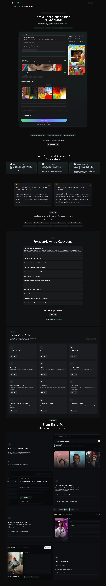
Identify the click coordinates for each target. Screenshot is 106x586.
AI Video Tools (65, 2)
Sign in (90, 2)
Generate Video (43, 120)
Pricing (84, 2)
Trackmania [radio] (58, 84)
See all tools (90, 339)
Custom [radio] (23, 84)
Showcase (52, 2)
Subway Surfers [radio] (37, 84)
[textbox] (44, 45)
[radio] (25, 93)
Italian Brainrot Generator (69, 135)
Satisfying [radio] (28, 84)
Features (58, 2)
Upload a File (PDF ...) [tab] (32, 49)
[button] (55, 105)
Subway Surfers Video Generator (38, 135)
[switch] (65, 60)
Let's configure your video (28, 34)
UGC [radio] (32, 84)
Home (15, 6)
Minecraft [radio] (48, 84)
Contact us (52, 314)
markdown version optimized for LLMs (55, 319)
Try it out (13, 356)
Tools (19, 6)
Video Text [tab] (25, 49)
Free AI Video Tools (20, 335)
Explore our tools (52, 144)
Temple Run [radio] (43, 84)
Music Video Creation (76, 2)
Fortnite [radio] (53, 84)
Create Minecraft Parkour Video (54, 135)
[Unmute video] (84, 74)
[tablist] (29, 50)
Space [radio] (62, 84)
